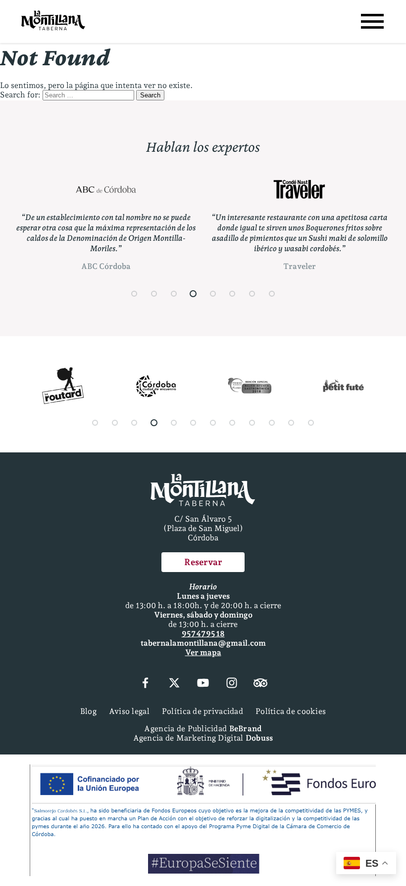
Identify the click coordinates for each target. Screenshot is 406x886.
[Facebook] (145, 684)
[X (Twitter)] (174, 684)
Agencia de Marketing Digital (203, 738)
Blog (88, 711)
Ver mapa (203, 652)
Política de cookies (290, 711)
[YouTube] (203, 684)
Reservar (203, 562)
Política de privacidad (202, 711)
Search (150, 95)
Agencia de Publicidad (202, 728)
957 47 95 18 (203, 633)
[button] (134, 293)
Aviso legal (129, 711)
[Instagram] (232, 684)
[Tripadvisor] (260, 684)
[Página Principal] (53, 21)
